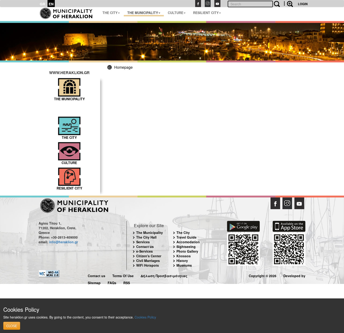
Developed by (294, 275)
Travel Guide (186, 237)
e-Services (144, 251)
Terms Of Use (123, 275)
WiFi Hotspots (147, 265)
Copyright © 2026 (262, 275)
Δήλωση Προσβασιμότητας (164, 275)
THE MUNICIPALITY (142, 12)
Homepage (123, 67)
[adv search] (288, 3)
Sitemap (94, 282)
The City (183, 232)
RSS (126, 282)
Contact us (145, 246)
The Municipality (149, 232)
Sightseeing (186, 246)
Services (143, 242)
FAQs (112, 282)
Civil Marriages (148, 260)
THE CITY (109, 12)
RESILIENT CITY (206, 12)
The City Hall (146, 237)
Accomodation (188, 242)
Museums (184, 265)
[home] (69, 14)
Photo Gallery (187, 251)
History (182, 260)
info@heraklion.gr (63, 242)
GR (42, 4)
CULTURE (175, 12)
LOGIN (302, 4)
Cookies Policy (145, 317)
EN (51, 4)
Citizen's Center (148, 256)
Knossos (183, 256)
